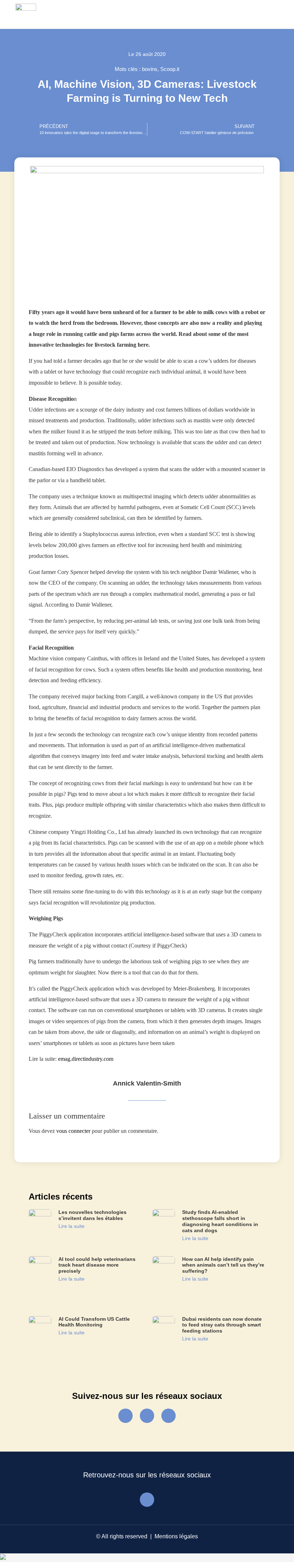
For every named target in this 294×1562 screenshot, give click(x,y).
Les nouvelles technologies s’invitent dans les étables (92, 1215)
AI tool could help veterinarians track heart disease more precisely (97, 1265)
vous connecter (73, 1131)
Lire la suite (71, 1226)
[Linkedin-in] (168, 1416)
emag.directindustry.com (85, 1059)
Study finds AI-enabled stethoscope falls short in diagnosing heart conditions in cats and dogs (220, 1221)
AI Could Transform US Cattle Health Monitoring (94, 1322)
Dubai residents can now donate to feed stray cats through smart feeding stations (222, 1325)
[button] (271, 14)
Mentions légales (176, 1536)
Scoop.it (169, 69)
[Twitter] (147, 1416)
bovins (149, 69)
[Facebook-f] (125, 1416)
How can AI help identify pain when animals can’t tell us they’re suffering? (223, 1265)
